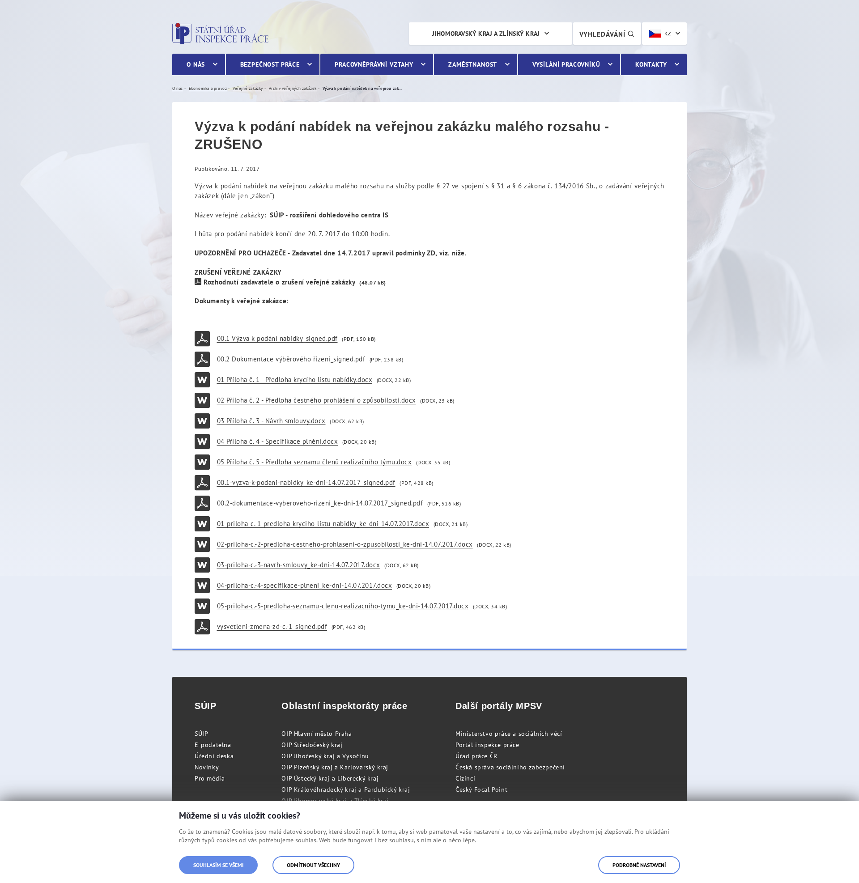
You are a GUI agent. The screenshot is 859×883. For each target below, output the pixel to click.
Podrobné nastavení (639, 865)
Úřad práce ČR (476, 756)
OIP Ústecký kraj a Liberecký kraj (329, 778)
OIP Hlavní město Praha (316, 734)
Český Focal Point (481, 789)
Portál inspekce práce (487, 745)
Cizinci (465, 778)
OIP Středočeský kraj (311, 745)
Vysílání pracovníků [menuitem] (566, 64)
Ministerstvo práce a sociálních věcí (508, 734)
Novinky (207, 767)
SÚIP (201, 734)
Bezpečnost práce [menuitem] (270, 64)
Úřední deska (214, 756)
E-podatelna (213, 745)
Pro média (210, 778)
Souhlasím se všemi (218, 865)
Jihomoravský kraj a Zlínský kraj (486, 34)
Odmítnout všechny (313, 865)
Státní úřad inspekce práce (220, 33)
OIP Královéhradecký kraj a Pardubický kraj (345, 789)
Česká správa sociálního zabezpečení (510, 767)
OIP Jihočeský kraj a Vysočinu (325, 756)
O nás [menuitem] (196, 64)
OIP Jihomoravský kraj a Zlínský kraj (335, 801)
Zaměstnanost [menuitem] (472, 64)
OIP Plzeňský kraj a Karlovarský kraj (334, 767)
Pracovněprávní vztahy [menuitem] (374, 64)
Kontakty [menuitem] (651, 64)
